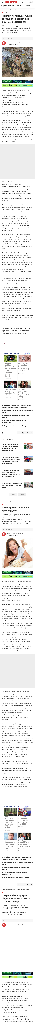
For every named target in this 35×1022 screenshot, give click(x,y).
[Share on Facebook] (10, 1019)
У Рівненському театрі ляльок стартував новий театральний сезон (12, 485)
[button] (3, 2)
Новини (5, 12)
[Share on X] (14, 1019)
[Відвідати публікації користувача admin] (4, 43)
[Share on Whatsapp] (18, 1019)
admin (8, 42)
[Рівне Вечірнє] (13, 2)
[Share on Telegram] (21, 1019)
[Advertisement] (17, 161)
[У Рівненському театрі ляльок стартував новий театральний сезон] (28, 485)
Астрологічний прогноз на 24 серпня (16, 426)
